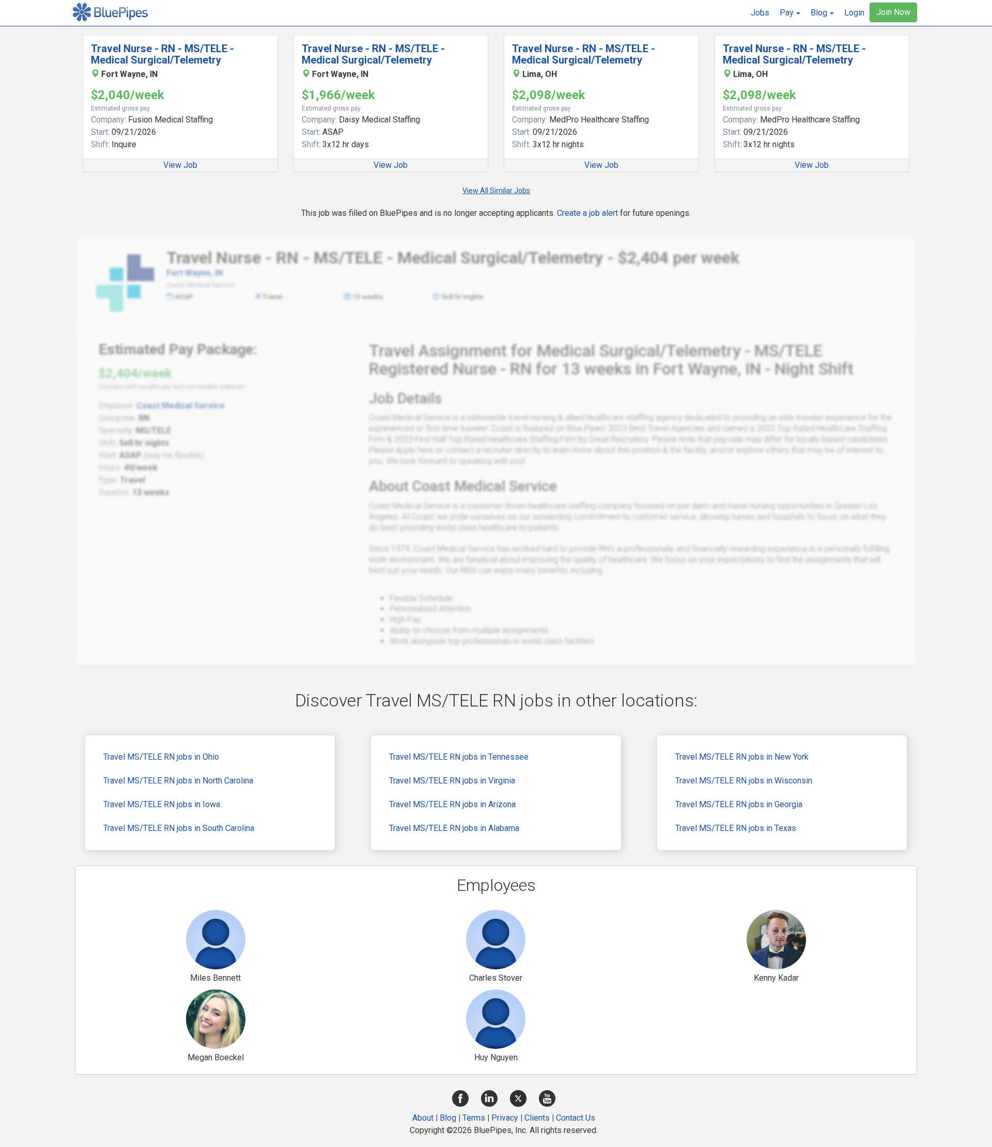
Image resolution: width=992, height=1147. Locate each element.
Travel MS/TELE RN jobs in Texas (735, 828)
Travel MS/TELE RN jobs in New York (742, 757)
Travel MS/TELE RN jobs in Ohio (161, 757)
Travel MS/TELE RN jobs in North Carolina (178, 780)
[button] (789, 13)
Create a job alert (587, 213)
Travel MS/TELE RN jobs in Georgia (738, 804)
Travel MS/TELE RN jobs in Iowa (161, 804)
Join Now (893, 12)
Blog (448, 1118)
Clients (537, 1118)
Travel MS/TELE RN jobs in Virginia (452, 780)
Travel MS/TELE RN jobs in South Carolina (178, 828)
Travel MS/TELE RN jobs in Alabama (454, 828)
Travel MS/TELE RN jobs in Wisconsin (743, 780)
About (422, 1118)
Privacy (504, 1118)
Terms (473, 1118)
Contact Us (575, 1118)
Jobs (760, 13)
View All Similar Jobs (496, 190)
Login (854, 13)
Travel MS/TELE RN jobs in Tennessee (459, 757)
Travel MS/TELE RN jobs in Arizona (452, 804)
